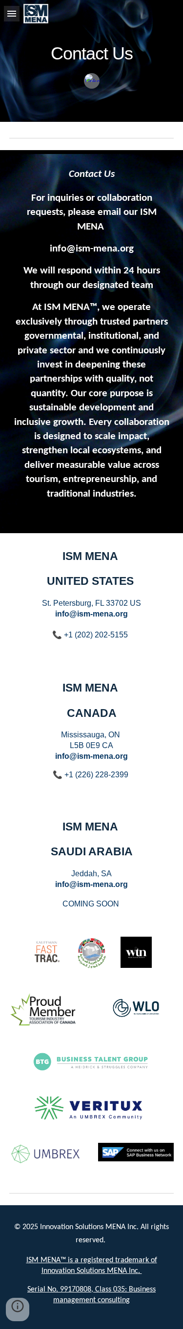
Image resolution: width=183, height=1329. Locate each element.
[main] (91, 50)
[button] (11, 13)
